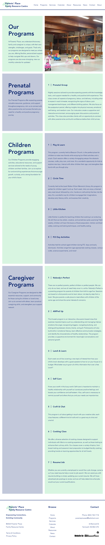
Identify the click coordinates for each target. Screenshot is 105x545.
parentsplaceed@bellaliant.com (87, 518)
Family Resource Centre (16, 6)
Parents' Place (12, 3)
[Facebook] (98, 532)
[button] (69, 4)
